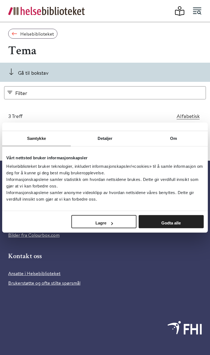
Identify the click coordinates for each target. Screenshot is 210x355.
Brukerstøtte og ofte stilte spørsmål (44, 283)
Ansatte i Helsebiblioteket (34, 273)
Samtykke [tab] (36, 138)
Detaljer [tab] (105, 138)
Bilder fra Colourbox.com (34, 235)
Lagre (100, 223)
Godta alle (171, 223)
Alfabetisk (188, 115)
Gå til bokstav (33, 72)
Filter (21, 93)
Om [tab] (173, 138)
